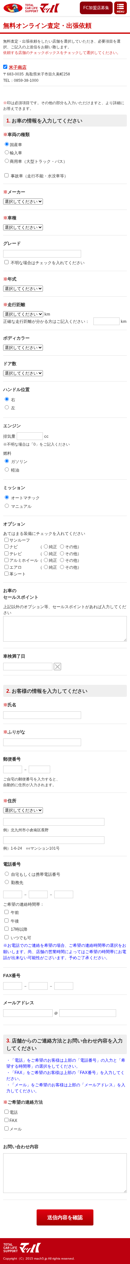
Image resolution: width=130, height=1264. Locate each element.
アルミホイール (23, 560)
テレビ (15, 553)
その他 (71, 546)
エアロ (15, 567)
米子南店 (18, 67)
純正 (53, 546)
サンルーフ (19, 540)
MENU (120, 8)
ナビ (13, 546)
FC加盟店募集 (96, 7)
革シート (17, 574)
